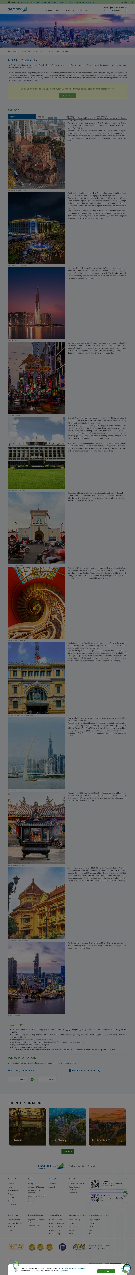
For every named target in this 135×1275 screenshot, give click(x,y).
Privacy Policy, (62, 1268)
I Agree (106, 1271)
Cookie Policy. (62, 1271)
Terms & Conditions (77, 1268)
